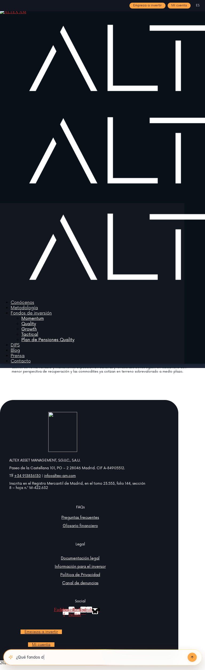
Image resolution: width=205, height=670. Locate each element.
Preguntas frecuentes (80, 517)
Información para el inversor (80, 566)
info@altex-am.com (60, 476)
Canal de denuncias (80, 583)
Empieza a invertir (147, 5)
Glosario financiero (80, 526)
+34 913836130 (27, 476)
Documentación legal (80, 558)
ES (198, 5)
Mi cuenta (179, 5)
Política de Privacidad (80, 575)
